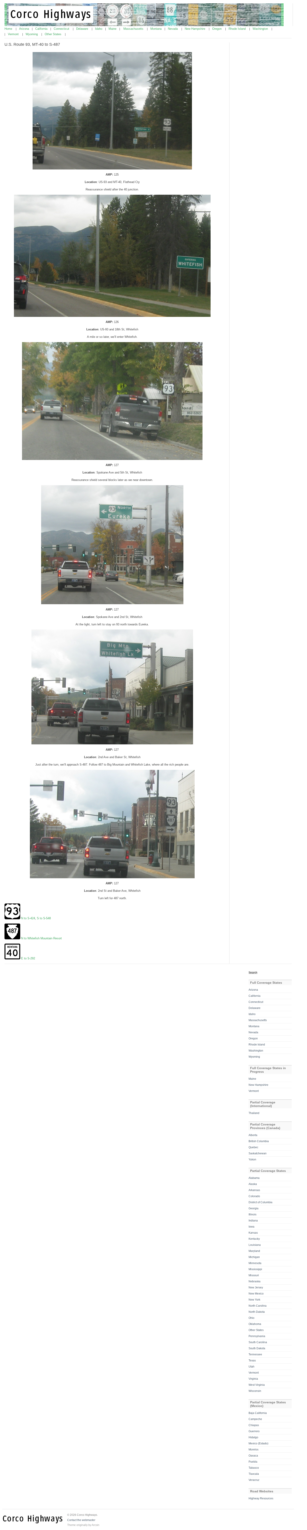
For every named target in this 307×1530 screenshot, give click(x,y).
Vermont (14, 34)
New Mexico (256, 1293)
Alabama (254, 1178)
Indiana (253, 1220)
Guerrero (254, 1431)
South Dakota (257, 1348)
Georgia (253, 1208)
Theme (71, 1525)
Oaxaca (253, 1455)
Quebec (253, 1147)
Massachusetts (133, 28)
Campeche (255, 1419)
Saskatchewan (258, 1153)
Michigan (254, 1257)
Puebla (253, 1461)
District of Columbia (260, 1202)
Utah (251, 1366)
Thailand (254, 1113)
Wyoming (32, 34)
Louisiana (255, 1244)
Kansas (253, 1232)
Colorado (254, 1196)
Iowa (251, 1226)
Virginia (253, 1378)
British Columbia (259, 1141)
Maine (113, 28)
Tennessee (255, 1354)
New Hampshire (195, 28)
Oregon (217, 28)
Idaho (99, 28)
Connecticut (62, 28)
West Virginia (257, 1384)
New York (254, 1299)
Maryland (254, 1251)
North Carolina (258, 1305)
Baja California (258, 1413)
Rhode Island (238, 28)
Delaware (82, 28)
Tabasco (254, 1467)
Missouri (254, 1275)
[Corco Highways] (144, 25)
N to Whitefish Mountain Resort (41, 938)
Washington (261, 28)
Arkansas (254, 1190)
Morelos (253, 1449)
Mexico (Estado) (258, 1443)
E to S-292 (28, 958)
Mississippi (255, 1269)
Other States (53, 34)
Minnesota (255, 1263)
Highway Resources (261, 1498)
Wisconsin (255, 1391)
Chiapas (254, 1425)
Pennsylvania (257, 1336)
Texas (252, 1360)
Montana (156, 28)
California (41, 28)
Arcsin (95, 1525)
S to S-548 (44, 918)
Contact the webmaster (81, 1520)
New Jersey (256, 1287)
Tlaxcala (254, 1473)
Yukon (252, 1159)
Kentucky (254, 1238)
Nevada (173, 28)
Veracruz (254, 1480)
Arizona (24, 28)
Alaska (253, 1184)
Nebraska (254, 1281)
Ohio (251, 1318)
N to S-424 (28, 918)
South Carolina (258, 1342)
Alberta (253, 1135)
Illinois (252, 1214)
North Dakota (257, 1311)
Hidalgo (253, 1437)
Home (8, 28)
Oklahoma (255, 1324)
